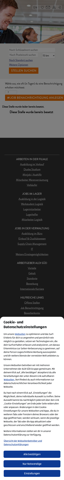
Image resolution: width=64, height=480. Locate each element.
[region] (32, 398)
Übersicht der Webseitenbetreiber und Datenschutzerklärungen (23, 442)
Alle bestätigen (32, 454)
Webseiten (20, 334)
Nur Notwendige (32, 464)
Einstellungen (32, 473)
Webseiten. (9, 379)
